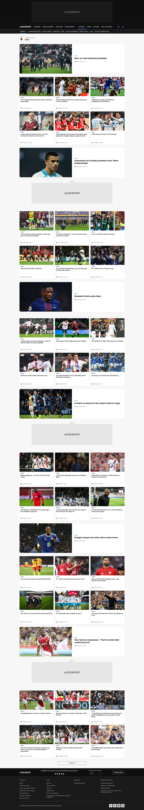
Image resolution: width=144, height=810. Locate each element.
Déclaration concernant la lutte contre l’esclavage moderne (111, 791)
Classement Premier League (27, 790)
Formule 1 (49, 783)
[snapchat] (118, 805)
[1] (55, 774)
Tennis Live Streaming (52, 793)
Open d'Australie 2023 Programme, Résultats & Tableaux (58, 796)
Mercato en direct (24, 798)
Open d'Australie (51, 785)
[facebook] (110, 805)
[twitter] (114, 805)
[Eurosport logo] (25, 27)
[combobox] (95, 773)
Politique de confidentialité (108, 785)
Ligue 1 (21, 783)
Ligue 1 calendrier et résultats (27, 788)
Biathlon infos (50, 790)
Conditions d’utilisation (107, 783)
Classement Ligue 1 (25, 785)
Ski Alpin (49, 788)
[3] (59, 774)
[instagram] (122, 805)
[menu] (118, 26)
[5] (63, 774)
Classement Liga (24, 793)
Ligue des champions (25, 795)
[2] (57, 774)
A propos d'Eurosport (79, 783)
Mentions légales (105, 788)
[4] (61, 774)
